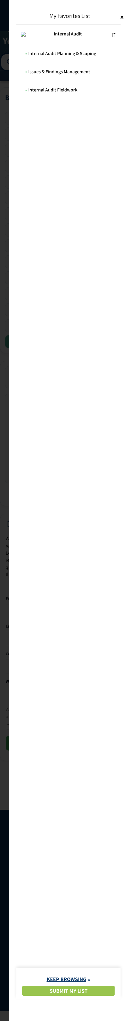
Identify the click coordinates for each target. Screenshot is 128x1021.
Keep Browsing (66, 979)
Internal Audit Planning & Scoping (62, 53)
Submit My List (69, 990)
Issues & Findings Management (59, 72)
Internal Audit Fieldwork (52, 90)
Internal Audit (68, 34)
